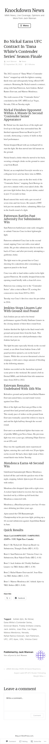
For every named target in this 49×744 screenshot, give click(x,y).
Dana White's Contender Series (18, 622)
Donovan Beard (11, 626)
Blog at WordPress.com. (24, 736)
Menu (26, 25)
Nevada (25, 632)
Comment (37, 715)
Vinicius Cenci (31, 639)
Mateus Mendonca (12, 632)
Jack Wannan (11, 61)
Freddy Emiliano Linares (30, 626)
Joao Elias (21, 629)
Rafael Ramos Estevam (14, 636)
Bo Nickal (29, 619)
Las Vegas (32, 629)
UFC (6, 639)
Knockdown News (24, 10)
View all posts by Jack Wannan (15, 655)
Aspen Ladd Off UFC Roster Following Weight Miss (25, 674)
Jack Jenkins (9, 629)
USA (21, 639)
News (24, 61)
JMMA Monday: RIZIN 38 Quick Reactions (22, 669)
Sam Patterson (32, 636)
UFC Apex (13, 639)
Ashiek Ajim (18, 619)
